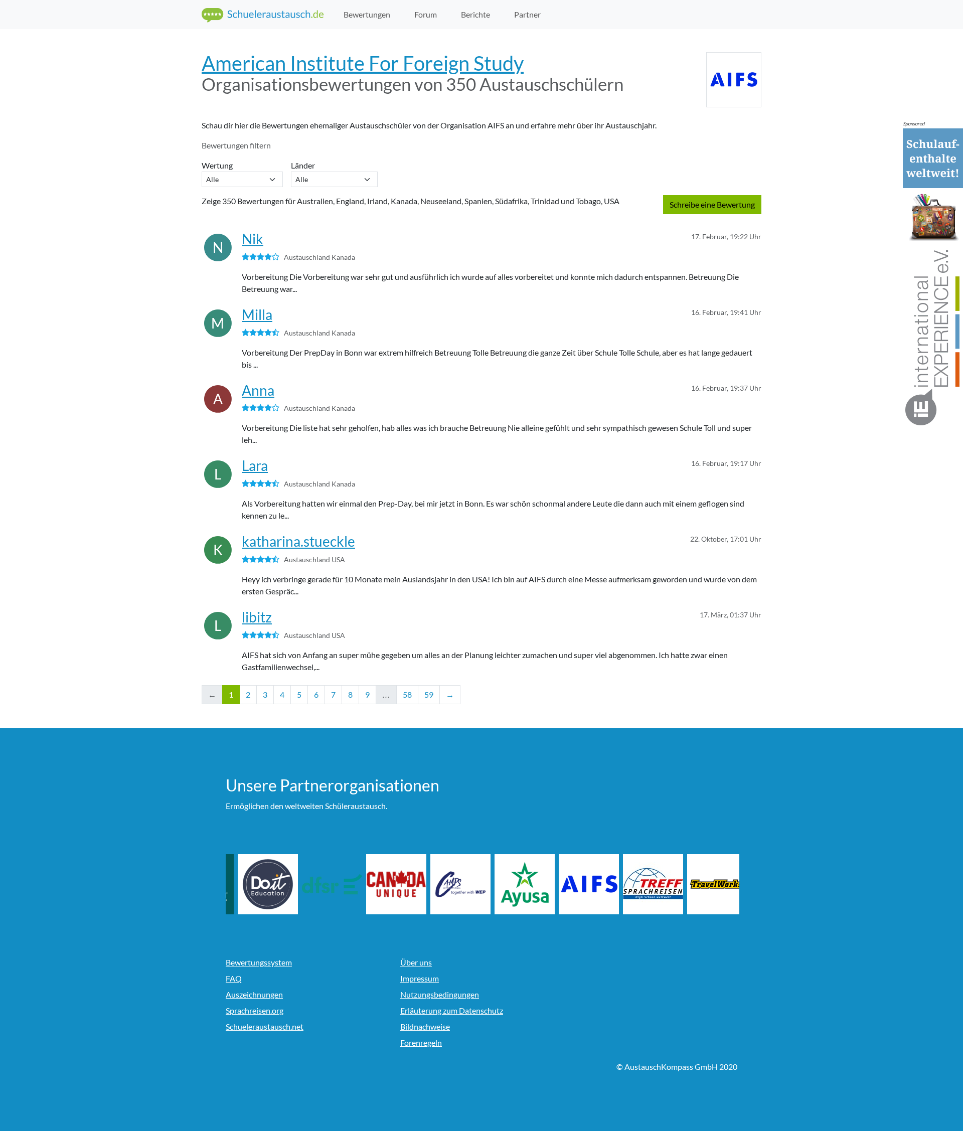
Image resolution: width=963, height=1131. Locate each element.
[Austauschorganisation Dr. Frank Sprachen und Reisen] (381, 884)
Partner (527, 14)
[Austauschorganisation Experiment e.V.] (253, 884)
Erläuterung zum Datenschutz (451, 1010)
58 (407, 694)
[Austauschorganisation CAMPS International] (509, 884)
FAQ (234, 978)
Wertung (219, 165)
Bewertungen (367, 14)
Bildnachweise (425, 1026)
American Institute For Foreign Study (363, 63)
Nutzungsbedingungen (439, 994)
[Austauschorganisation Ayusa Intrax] (574, 884)
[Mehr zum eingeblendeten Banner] (933, 277)
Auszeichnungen (254, 994)
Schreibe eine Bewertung (712, 204)
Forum (425, 14)
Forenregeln (421, 1042)
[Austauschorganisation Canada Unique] (445, 884)
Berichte (475, 14)
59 (428, 694)
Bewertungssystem (259, 962)
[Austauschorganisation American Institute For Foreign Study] (638, 884)
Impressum (419, 978)
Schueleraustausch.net (264, 1026)
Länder (304, 165)
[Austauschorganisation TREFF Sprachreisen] (702, 884)
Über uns (416, 962)
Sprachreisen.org (254, 1010)
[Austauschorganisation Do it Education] (317, 884)
